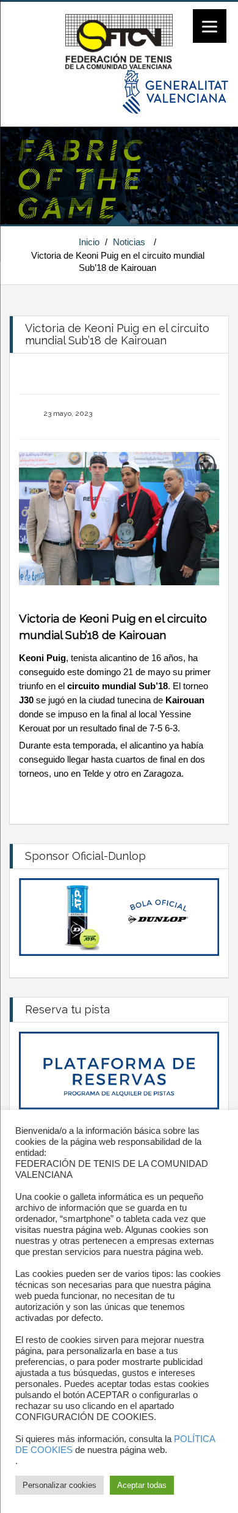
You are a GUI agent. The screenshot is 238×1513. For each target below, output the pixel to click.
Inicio (89, 242)
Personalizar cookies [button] (59, 1485)
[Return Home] (118, 41)
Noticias (129, 242)
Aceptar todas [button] (142, 1485)
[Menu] (209, 26)
